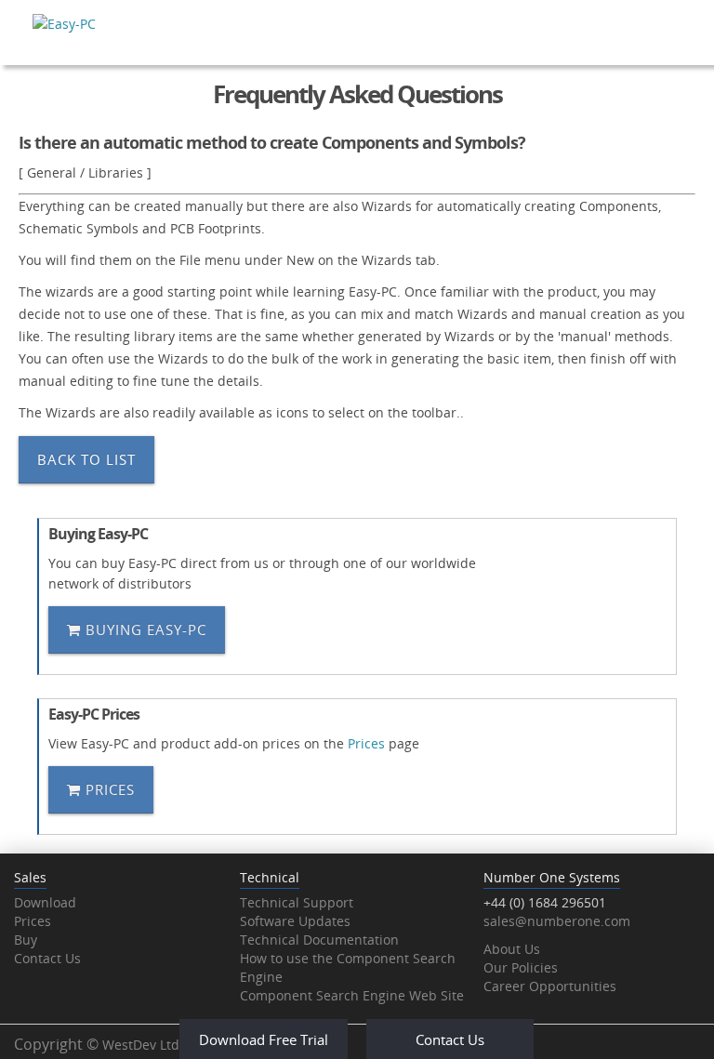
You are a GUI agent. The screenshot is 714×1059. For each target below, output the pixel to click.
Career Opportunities (549, 986)
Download (45, 902)
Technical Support (296, 902)
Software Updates (295, 921)
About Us (511, 949)
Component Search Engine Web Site (352, 995)
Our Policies (520, 967)
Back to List (86, 459)
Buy (25, 939)
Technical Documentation (319, 939)
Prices (366, 743)
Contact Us (47, 958)
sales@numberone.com (556, 921)
